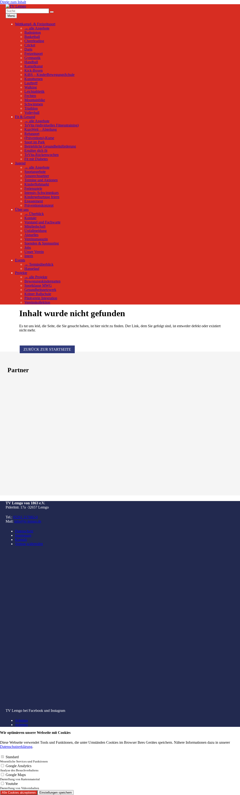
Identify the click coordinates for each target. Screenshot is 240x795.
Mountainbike (34, 100)
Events (20, 260)
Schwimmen (33, 104)
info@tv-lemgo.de (27, 521)
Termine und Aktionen (41, 180)
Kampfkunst (33, 66)
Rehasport (31, 134)
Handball (31, 62)
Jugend (20, 163)
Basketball (32, 37)
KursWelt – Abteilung (40, 129)
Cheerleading (34, 41)
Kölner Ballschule (37, 294)
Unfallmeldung (35, 231)
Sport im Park (34, 142)
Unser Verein (34, 252)
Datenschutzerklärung (16, 747)
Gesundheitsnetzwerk (40, 290)
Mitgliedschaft (34, 226)
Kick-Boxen (33, 70)
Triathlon (31, 108)
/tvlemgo (21, 720)
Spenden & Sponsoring (41, 243)
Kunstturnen (33, 79)
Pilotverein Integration (40, 298)
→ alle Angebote (36, 28)
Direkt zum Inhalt (13, 2)
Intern (28, 256)
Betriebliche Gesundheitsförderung (50, 146)
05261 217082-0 (25, 517)
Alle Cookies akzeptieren (19, 792)
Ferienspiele (33, 188)
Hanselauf (31, 269)
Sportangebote (35, 172)
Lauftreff (31, 83)
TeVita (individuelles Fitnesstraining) (51, 125)
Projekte (21, 273)
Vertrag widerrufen (29, 544)
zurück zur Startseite (47, 349)
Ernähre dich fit (35, 150)
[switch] (2, 756)
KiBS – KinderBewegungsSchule (49, 75)
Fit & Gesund (25, 117)
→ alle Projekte (35, 277)
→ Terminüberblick (38, 264)
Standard (24, 759)
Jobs (27, 247)
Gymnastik (32, 58)
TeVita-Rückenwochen (41, 155)
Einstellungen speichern (55, 792)
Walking (30, 87)
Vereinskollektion (37, 302)
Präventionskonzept (38, 205)
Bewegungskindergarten (42, 281)
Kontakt (30, 218)
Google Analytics (19, 768)
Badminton (32, 32)
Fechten (30, 96)
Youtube (19, 786)
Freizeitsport (33, 54)
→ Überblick (34, 214)
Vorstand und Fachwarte (42, 222)
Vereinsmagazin (36, 239)
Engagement (33, 201)
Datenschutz (24, 531)
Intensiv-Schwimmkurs (41, 193)
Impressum (23, 535)
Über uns (22, 210)
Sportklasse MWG (38, 285)
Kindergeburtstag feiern (41, 197)
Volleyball (31, 113)
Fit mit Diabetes (36, 159)
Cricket (29, 45)
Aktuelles (31, 235)
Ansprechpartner (36, 176)
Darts (28, 49)
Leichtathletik (34, 91)
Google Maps (20, 777)
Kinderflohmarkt (36, 184)
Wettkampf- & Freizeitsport (35, 24)
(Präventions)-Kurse (39, 138)
